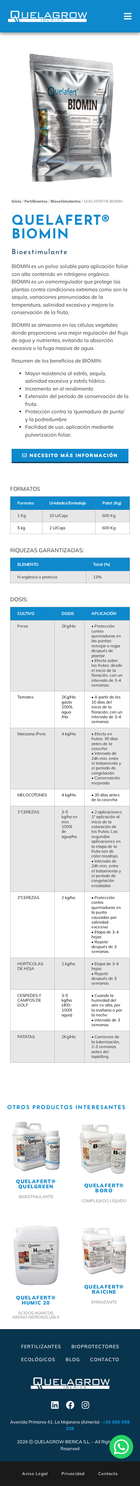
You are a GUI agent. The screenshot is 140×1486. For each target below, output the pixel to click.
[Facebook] (70, 1405)
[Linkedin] (55, 1405)
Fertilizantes (36, 201)
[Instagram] (85, 1405)
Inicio (16, 201)
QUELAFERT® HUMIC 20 (36, 1300)
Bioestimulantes (66, 201)
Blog (73, 1359)
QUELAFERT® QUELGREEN (36, 1184)
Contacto (104, 1359)
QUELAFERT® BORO (104, 1188)
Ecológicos (38, 1359)
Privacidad (73, 1473)
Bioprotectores (95, 1346)
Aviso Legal (35, 1473)
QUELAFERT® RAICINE (104, 1289)
